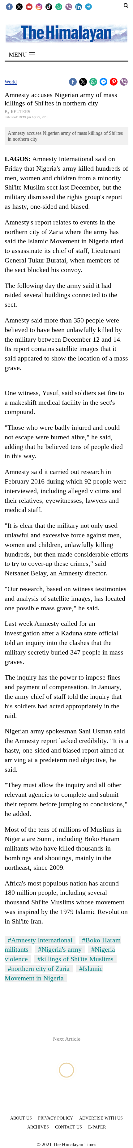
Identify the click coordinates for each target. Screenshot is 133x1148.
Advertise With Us (101, 1118)
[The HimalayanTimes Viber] (69, 6)
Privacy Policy (55, 1118)
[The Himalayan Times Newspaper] (66, 33)
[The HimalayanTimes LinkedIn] (79, 6)
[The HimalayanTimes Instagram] (39, 6)
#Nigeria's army (60, 949)
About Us (21, 1118)
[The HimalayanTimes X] (19, 6)
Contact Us (68, 1127)
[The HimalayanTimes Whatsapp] (59, 6)
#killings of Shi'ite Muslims (75, 959)
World (11, 81)
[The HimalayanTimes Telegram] (88, 6)
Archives (38, 1127)
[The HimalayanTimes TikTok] (49, 6)
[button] (22, 54)
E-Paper (97, 1127)
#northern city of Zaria (39, 968)
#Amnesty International (40, 940)
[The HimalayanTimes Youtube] (29, 6)
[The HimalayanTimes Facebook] (9, 6)
